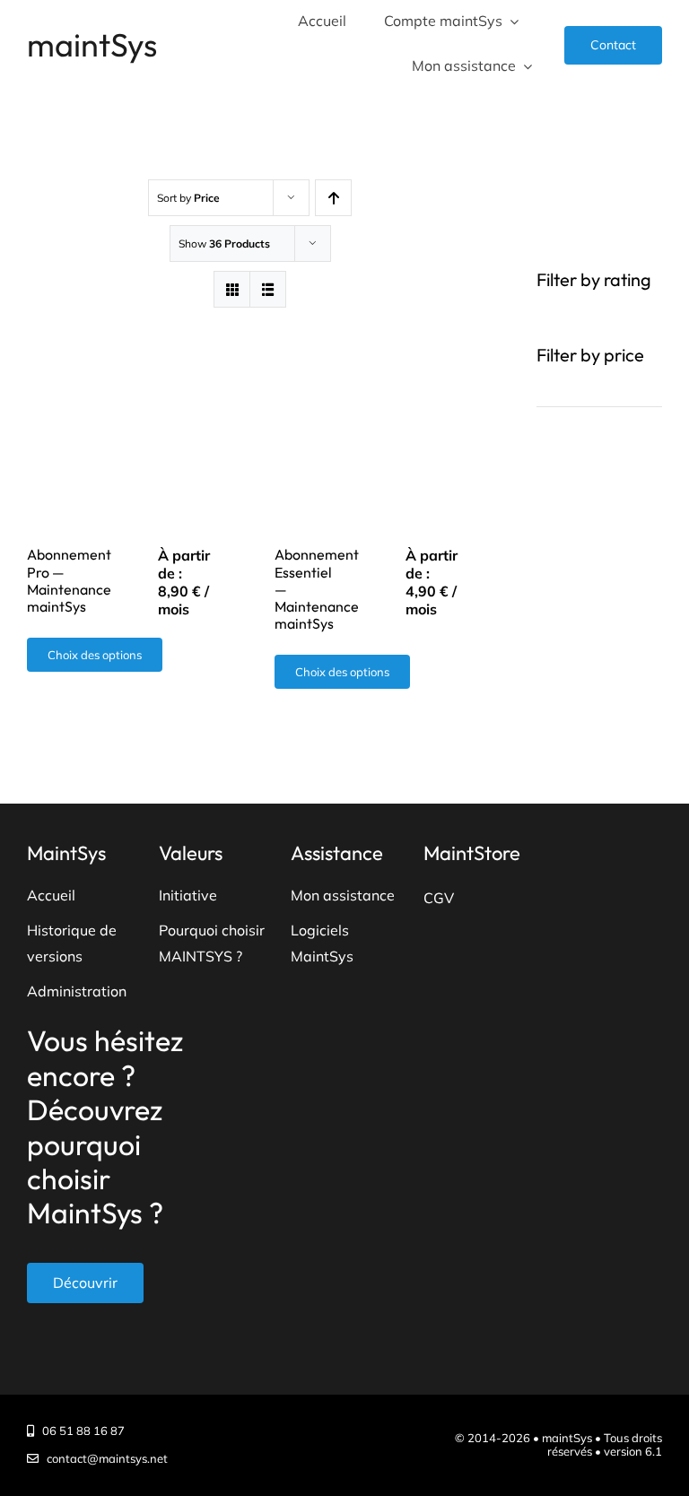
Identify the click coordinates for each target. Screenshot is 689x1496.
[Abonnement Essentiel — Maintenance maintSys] (374, 416)
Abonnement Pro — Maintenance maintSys (69, 580)
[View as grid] (231, 289)
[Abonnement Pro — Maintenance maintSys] (126, 416)
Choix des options (95, 655)
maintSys (92, 44)
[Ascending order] (333, 197)
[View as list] (267, 289)
